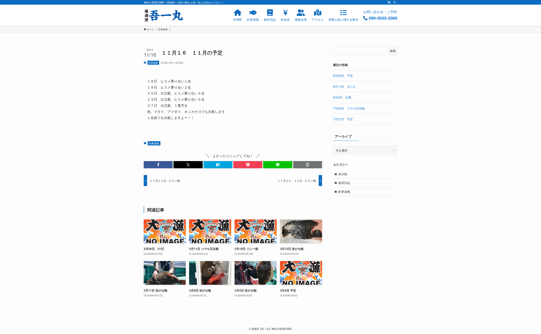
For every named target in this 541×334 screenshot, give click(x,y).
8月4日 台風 (342, 97)
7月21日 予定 (343, 119)
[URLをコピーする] (307, 164)
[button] (158, 164)
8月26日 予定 (343, 75)
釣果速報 (153, 62)
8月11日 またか (344, 86)
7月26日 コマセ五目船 (349, 108)
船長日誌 (344, 183)
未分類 (342, 174)
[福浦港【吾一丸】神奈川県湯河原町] (164, 15)
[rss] (389, 2)
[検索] (394, 2)
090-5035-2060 (383, 18)
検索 (393, 51)
